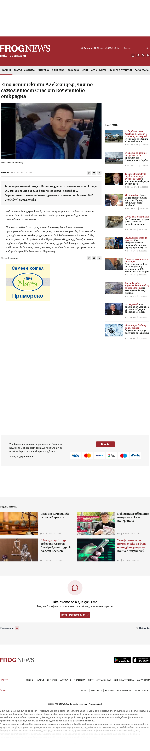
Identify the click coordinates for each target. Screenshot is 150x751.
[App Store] (141, 660)
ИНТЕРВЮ (52, 680)
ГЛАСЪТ (40, 680)
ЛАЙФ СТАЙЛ (143, 680)
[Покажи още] (75, 743)
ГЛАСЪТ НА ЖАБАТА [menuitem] (24, 70)
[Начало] (133, 55)
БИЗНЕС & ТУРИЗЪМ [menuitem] (120, 70)
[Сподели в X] (99, 173)
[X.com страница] (143, 55)
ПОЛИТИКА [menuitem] (73, 70)
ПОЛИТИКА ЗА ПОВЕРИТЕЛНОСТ (133, 690)
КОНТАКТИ (96, 690)
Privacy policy (95, 704)
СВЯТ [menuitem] (85, 70)
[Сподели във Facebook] (94, 173)
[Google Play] (122, 660)
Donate (105, 444)
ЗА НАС (84, 690)
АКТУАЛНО (65, 680)
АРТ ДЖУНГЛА (104, 680)
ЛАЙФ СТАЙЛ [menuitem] (142, 70)
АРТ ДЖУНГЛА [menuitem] (98, 70)
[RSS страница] (148, 55)
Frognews (13, 258)
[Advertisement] (75, 18)
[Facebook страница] (138, 55)
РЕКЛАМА (109, 690)
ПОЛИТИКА (79, 680)
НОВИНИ (5, 172)
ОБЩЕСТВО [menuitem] (58, 70)
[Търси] (147, 48)
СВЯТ (91, 680)
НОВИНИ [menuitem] (6, 70)
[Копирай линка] (89, 173)
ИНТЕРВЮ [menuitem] (43, 70)
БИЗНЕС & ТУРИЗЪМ (124, 680)
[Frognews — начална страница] (17, 660)
